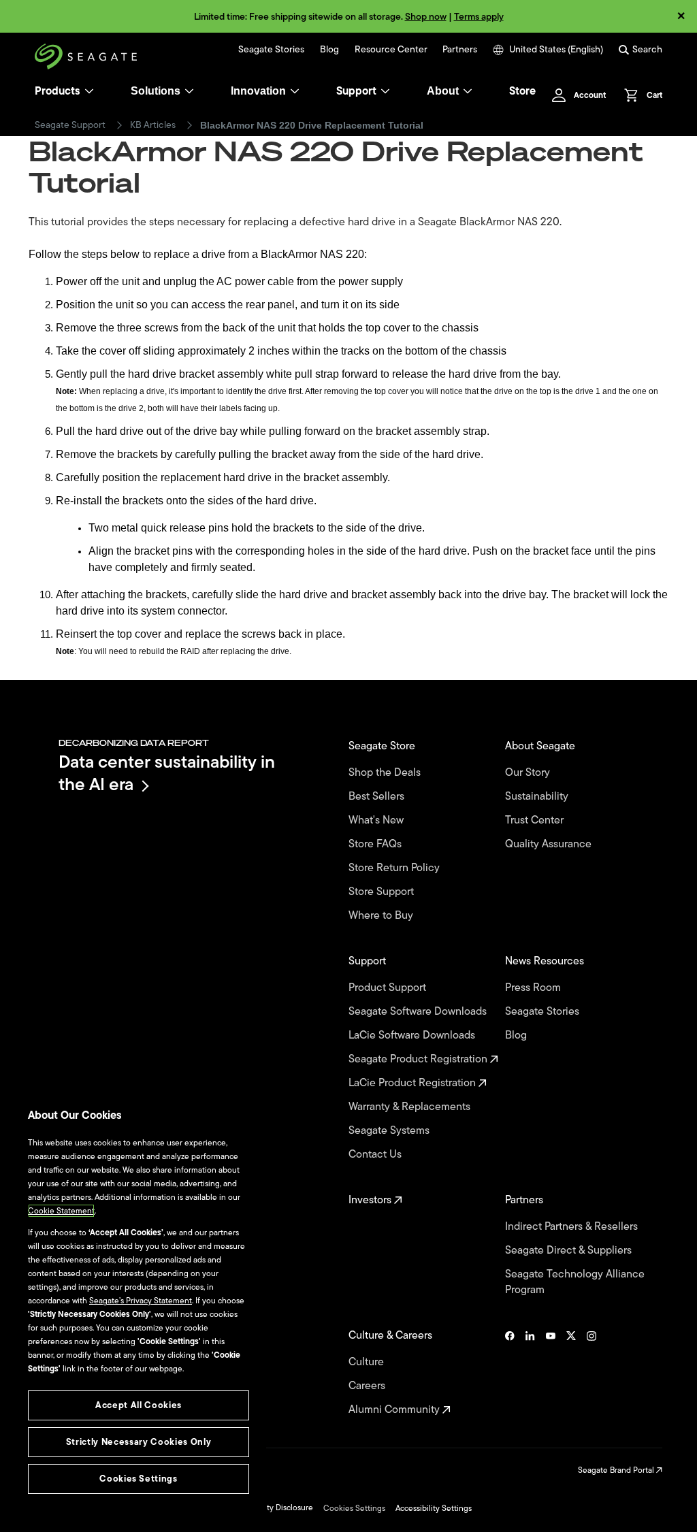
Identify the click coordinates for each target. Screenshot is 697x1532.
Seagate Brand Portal (617, 1470)
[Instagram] (591, 1373)
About (443, 91)
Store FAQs (376, 844)
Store (522, 91)
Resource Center (391, 50)
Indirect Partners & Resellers (573, 1227)
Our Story (529, 773)
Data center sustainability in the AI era (167, 773)
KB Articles (153, 125)
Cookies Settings (354, 1508)
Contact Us (376, 1154)
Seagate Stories (271, 50)
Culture (367, 1362)
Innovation (258, 91)
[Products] (89, 91)
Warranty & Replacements (410, 1107)
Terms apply (479, 17)
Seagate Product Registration (419, 1059)
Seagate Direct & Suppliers (569, 1250)
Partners (459, 50)
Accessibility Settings (433, 1508)
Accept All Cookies (138, 1405)
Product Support (388, 988)
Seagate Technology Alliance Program (575, 1282)
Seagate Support (70, 125)
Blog (329, 50)
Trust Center (535, 820)
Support (356, 91)
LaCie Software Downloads (413, 1035)
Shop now (426, 17)
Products (57, 91)
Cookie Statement (61, 1211)
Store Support (382, 892)
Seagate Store (383, 746)
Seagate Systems (390, 1131)
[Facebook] (510, 1373)
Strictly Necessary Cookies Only (138, 1442)
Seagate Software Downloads (418, 1012)
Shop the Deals (387, 773)
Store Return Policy (395, 868)
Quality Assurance (549, 844)
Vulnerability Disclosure (270, 1507)
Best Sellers (377, 796)
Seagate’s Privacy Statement (140, 1300)
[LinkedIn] (530, 1373)
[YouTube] (550, 1373)
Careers (368, 1386)
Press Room (534, 988)
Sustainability (538, 796)
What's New (377, 820)
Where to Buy (382, 916)
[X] (571, 1373)
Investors (371, 1200)
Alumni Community (395, 1410)
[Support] (385, 91)
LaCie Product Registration (413, 1083)
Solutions (155, 91)
